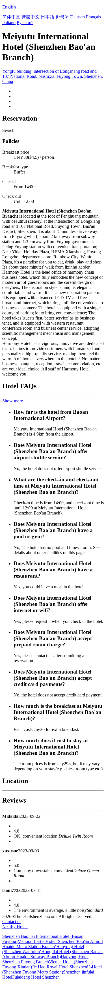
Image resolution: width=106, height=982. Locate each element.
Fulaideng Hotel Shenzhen (36, 977)
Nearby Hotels (15, 926)
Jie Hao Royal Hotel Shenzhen (59, 966)
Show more (12, 400)
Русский (25, 22)
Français (93, 16)
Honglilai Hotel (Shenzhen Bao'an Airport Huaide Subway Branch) (52, 954)
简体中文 (11, 16)
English (9, 7)
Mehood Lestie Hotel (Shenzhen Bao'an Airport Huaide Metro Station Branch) (52, 944)
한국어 (62, 16)
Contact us (11, 921)
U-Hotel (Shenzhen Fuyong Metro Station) (52, 969)
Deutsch (77, 16)
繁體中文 (30, 16)
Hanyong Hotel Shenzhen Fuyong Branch (45, 959)
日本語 (47, 16)
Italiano (9, 22)
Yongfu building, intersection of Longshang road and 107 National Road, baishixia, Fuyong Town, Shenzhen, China (52, 76)
